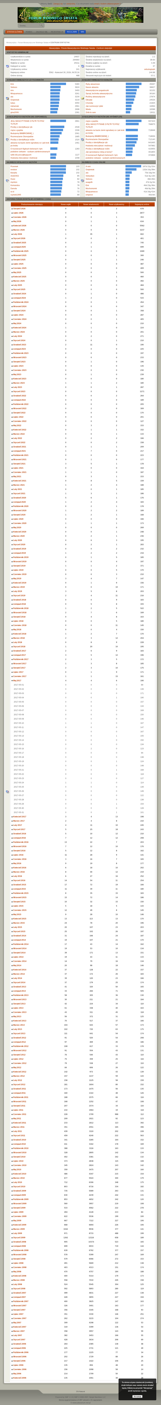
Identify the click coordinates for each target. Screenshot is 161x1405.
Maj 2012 (17, 1067)
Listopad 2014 (19, 940)
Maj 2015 (17, 914)
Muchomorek (16, 109)
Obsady (89, 100)
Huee (13, 179)
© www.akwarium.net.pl (81, 1403)
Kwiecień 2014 (19, 970)
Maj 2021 (17, 476)
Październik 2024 (20, 302)
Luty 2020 (17, 540)
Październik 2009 (20, 1199)
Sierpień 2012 (19, 1055)
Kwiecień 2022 (19, 430)
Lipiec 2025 (18, 264)
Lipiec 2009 (18, 1212)
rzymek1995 (16, 195)
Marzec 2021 (19, 485)
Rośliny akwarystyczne (95, 97)
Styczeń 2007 (19, 1340)
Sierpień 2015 (19, 902)
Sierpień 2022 (19, 413)
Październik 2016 (20, 842)
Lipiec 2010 (18, 1161)
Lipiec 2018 (18, 621)
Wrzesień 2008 (19, 1255)
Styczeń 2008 (19, 1289)
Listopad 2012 (19, 1042)
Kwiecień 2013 (19, 1021)
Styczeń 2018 (19, 646)
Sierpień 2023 (19, 362)
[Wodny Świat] (80, 15)
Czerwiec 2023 (19, 370)
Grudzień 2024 (19, 294)
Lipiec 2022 (18, 417)
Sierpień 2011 (19, 1106)
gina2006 (15, 112)
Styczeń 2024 (19, 340)
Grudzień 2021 (19, 447)
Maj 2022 (17, 425)
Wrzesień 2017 (19, 664)
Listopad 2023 (19, 349)
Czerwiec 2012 (19, 1063)
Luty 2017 (17, 825)
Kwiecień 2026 (19, 226)
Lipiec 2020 (18, 519)
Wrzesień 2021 (19, 459)
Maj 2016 (17, 863)
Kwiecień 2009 (19, 1225)
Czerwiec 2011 (19, 1114)
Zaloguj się (58, 4)
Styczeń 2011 (19, 1135)
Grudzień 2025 (19, 243)
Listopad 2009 (19, 1195)
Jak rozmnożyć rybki (94, 106)
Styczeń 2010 (19, 1186)
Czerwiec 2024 (19, 319)
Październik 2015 (20, 893)
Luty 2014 (17, 978)
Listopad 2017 (19, 655)
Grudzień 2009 (19, 1191)
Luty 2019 (17, 591)
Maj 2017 (17, 681)
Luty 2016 (17, 876)
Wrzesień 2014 (19, 948)
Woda (88, 109)
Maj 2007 (17, 1323)
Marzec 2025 (19, 281)
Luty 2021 (17, 489)
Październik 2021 (20, 455)
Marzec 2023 (19, 383)
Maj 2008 (17, 1272)
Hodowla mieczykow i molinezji (24, 158)
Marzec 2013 (19, 1025)
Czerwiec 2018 (19, 625)
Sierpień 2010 (19, 1157)
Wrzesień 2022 (19, 408)
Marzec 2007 (19, 1331)
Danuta (14, 188)
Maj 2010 (17, 1169)
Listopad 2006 (19, 1348)
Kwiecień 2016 (19, 868)
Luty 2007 (17, 1335)
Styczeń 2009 (19, 1238)
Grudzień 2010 (19, 1140)
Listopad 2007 (19, 1297)
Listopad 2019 (19, 553)
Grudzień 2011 (19, 1089)
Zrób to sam (91, 112)
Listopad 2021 (19, 451)
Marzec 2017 (19, 821)
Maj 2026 (17, 221)
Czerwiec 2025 (19, 268)
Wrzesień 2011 (19, 1101)
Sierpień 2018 (19, 617)
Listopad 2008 (19, 1246)
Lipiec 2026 (18, 213)
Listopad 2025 (19, 247)
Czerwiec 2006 (19, 1369)
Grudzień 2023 (19, 345)
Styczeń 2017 (19, 829)
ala (12, 97)
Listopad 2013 (19, 991)
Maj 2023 (17, 374)
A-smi (88, 166)
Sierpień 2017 (19, 668)
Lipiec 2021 (18, 468)
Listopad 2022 (19, 400)
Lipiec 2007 (18, 1314)
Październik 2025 (20, 251)
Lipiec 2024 (18, 315)
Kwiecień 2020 (19, 532)
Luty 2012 (17, 1080)
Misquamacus (16, 93)
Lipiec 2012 (18, 1059)
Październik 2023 (20, 353)
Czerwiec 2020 (19, 523)
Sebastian (90, 176)
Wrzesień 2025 (19, 255)
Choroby (89, 103)
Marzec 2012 (19, 1076)
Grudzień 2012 (19, 1038)
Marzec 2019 (19, 587)
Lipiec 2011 (18, 1110)
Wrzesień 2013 (19, 999)
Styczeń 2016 (19, 880)
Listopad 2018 (19, 604)
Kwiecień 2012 (19, 1072)
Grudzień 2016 (19, 834)
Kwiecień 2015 (19, 919)
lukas (13, 103)
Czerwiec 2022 (19, 421)
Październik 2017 (20, 659)
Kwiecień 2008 (19, 1276)
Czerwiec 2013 (19, 1012)
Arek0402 (15, 176)
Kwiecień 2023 (19, 379)
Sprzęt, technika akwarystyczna (99, 93)
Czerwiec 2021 (19, 472)
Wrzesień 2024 (19, 306)
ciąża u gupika (17, 130)
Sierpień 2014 (19, 953)
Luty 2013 (17, 1029)
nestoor (14, 169)
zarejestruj (70, 4)
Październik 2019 (20, 557)
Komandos (15, 185)
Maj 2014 (17, 965)
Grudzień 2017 (19, 651)
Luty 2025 (17, 285)
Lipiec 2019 (18, 570)
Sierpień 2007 (19, 1310)
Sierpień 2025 (19, 260)
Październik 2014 (20, 944)
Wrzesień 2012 (19, 1050)
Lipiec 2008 (18, 1263)
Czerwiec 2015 (19, 910)
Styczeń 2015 (19, 931)
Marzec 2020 (19, 536)
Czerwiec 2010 (19, 1165)
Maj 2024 (17, 323)
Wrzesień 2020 (19, 510)
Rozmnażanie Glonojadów (22, 136)
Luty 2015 (17, 927)
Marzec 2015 (19, 923)
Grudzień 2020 (19, 498)
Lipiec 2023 (18, 366)
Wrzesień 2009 (19, 1203)
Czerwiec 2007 (19, 1318)
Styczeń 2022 (19, 442)
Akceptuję (137, 1396)
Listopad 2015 (19, 889)
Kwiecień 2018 (19, 634)
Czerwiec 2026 (19, 217)
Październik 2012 (20, 1046)
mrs (12, 90)
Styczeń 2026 (19, 238)
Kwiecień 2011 (19, 1123)
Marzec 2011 (19, 1127)
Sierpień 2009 (19, 1208)
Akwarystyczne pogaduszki (97, 90)
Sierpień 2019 (19, 566)
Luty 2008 (17, 1284)
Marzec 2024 (19, 332)
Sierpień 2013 (19, 1004)
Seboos (14, 87)
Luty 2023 (17, 387)
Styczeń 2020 (19, 544)
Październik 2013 (20, 995)
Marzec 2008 (19, 1280)
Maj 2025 (17, 272)
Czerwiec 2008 (19, 1267)
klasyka (14, 173)
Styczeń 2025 (19, 289)
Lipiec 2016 (18, 855)
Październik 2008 (20, 1250)
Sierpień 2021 (19, 464)
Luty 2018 (17, 642)
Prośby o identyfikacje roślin (22, 140)
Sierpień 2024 (19, 311)
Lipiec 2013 (18, 1008)
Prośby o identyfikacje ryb (21, 127)
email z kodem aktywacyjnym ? (107, 4)
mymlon (14, 182)
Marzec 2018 (19, 638)
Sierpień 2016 (19, 851)
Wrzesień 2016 (19, 846)
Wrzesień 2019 (19, 561)
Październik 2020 (20, 506)
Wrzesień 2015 (19, 897)
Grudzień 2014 (19, 936)
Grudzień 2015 (19, 885)
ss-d (12, 192)
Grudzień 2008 (19, 1242)
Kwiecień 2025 (19, 277)
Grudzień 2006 (19, 1344)
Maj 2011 (17, 1118)
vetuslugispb (149, 69)
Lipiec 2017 (18, 672)
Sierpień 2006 (19, 1361)
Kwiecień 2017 (19, 817)
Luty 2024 (17, 336)
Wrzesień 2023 (19, 357)
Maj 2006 (17, 1374)
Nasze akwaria (92, 87)
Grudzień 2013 (19, 987)
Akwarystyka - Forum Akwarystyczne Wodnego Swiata (27, 42)
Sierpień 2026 (19, 209)
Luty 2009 (17, 1233)
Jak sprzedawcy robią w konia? (99, 152)
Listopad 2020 (19, 502)
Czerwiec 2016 (19, 859)
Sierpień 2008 (19, 1259)
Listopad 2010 (19, 1144)
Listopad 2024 (19, 298)
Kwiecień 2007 (19, 1327)
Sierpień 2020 (19, 515)
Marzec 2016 (19, 872)
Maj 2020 (17, 527)
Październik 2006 (20, 1352)
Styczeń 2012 (19, 1084)
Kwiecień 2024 (19, 328)
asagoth (89, 182)
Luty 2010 (17, 1182)
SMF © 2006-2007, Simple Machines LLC (90, 1397)
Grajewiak (15, 100)
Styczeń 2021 (19, 493)
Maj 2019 (17, 578)
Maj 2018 (17, 629)
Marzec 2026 (19, 230)
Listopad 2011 (19, 1093)
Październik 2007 (20, 1301)
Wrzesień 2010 (19, 1152)
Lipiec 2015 (18, 906)
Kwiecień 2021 (19, 481)
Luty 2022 (17, 438)
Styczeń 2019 (19, 595)
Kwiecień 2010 (19, 1174)
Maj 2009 (17, 1220)
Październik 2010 (20, 1148)
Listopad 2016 (19, 838)
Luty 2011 (17, 1131)
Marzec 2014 (19, 974)
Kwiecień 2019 (19, 583)
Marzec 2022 (19, 434)
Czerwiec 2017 (19, 676)
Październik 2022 (20, 404)
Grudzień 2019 (19, 549)
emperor (89, 195)
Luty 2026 (17, 234)
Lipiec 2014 (18, 957)
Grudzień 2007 (19, 1293)
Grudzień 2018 (19, 600)
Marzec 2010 (19, 1178)
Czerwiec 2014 (19, 961)
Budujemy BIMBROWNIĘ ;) (22, 133)
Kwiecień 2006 (19, 1378)
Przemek (14, 166)
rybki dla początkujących (21, 155)
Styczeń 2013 (19, 1033)
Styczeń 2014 (19, 982)
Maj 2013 (17, 1016)
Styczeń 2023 (19, 391)
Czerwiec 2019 (19, 574)
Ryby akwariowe (93, 84)
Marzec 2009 (19, 1229)
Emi (12, 84)
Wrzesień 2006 (19, 1357)
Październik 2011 (20, 1097)
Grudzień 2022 (19, 396)
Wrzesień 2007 (19, 1306)
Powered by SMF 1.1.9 (64, 1397)
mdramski (15, 106)
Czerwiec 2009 (19, 1216)
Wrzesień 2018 (19, 612)
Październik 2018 (20, 608)
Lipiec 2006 (18, 1365)
